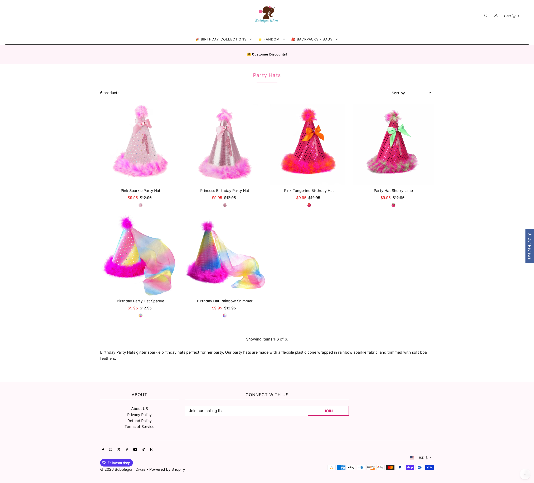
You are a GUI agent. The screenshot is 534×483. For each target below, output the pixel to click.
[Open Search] (486, 15)
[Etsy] (151, 450)
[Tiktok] (143, 450)
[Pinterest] (127, 450)
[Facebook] (103, 450)
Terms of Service (139, 426)
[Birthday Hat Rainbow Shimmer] (224, 255)
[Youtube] (135, 450)
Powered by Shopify (167, 469)
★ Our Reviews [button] (530, 245)
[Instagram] (110, 450)
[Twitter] (119, 450)
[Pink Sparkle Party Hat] (140, 144)
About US (139, 408)
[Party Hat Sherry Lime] (393, 144)
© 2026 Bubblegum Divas (123, 469)
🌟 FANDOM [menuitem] (269, 39)
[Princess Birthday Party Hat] (224, 144)
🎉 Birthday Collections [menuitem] (221, 39)
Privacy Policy (139, 414)
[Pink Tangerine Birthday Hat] (309, 144)
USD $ (422, 458)
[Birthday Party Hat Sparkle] (140, 255)
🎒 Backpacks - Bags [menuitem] (312, 39)
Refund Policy (139, 421)
